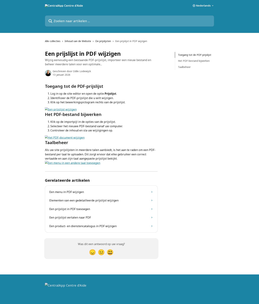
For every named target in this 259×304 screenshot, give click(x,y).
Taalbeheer (184, 67)
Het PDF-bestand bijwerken (194, 60)
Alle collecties (52, 41)
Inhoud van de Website (78, 41)
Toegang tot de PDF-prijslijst (194, 54)
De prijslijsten (103, 41)
